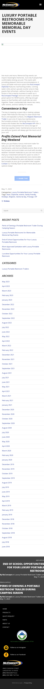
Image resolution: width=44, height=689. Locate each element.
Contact (4, 164)
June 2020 (6, 437)
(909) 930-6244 (8, 673)
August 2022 (7, 323)
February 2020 (7, 455)
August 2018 (7, 537)
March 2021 (6, 396)
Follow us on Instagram (18, 647)
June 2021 (6, 382)
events (21, 194)
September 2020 (8, 423)
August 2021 (7, 373)
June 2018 (6, 547)
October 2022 (7, 314)
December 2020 (8, 409)
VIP (35, 197)
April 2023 (6, 286)
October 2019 (7, 473)
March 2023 (6, 291)
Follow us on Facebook (18, 654)
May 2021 (5, 387)
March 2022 (6, 345)
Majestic (12, 197)
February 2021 (7, 400)
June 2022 (6, 332)
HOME (5, 609)
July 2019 (5, 487)
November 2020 (8, 414)
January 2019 (7, 515)
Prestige (30, 197)
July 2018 (5, 542)
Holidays (5, 197)
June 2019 (6, 492)
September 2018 (8, 533)
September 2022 (8, 318)
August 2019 (7, 483)
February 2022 (7, 350)
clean (8, 194)
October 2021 (7, 364)
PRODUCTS (6, 612)
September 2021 (8, 368)
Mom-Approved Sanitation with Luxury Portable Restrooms (20, 248)
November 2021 (8, 359)
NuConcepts (7, 575)
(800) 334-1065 (8, 675)
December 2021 (8, 355)
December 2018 (8, 519)
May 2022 (5, 336)
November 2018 (8, 524)
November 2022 (8, 309)
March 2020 (6, 451)
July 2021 (5, 377)
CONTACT (6, 627)
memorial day (21, 197)
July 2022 (5, 327)
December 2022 (8, 304)
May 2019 (5, 496)
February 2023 (7, 295)
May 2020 (5, 441)
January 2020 (7, 460)
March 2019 (6, 505)
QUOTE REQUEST (8, 616)
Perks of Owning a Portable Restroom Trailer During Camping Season (22, 226)
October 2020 (7, 419)
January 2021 (7, 405)
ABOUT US (6, 623)
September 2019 (8, 478)
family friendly (30, 194)
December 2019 (8, 464)
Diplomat (14, 194)
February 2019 (7, 510)
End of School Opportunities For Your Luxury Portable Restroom (19, 240)
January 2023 (7, 300)
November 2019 (8, 469)
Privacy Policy (28, 683)
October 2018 (7, 528)
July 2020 (5, 432)
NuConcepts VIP (29, 123)
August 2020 (7, 428)
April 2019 (6, 501)
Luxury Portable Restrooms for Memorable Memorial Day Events (18, 233)
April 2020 (6, 446)
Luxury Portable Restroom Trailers (25, 192)
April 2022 (6, 341)
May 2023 (5, 282)
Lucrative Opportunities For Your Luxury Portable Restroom (21, 255)
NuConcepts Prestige (10, 96)
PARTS (5, 620)
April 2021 (6, 391)
